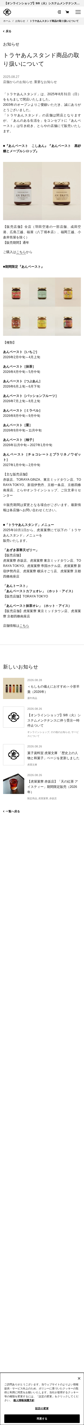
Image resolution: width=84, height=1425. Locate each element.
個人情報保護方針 (23, 1400)
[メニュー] (78, 12)
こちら (21, 252)
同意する (42, 1418)
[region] (42, 1399)
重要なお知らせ (45, 82)
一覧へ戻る (13, 811)
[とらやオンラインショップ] (7, 12)
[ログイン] (59, 12)
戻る (8, 31)
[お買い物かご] (67, 12)
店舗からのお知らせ (17, 82)
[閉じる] (79, 1378)
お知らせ (11, 44)
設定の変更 (42, 1408)
